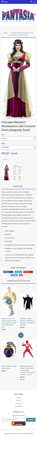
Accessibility (18, 406)
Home (5, 33)
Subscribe (31, 420)
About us (18, 400)
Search (18, 398)
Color (3, 143)
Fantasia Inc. (18, 433)
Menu (6, 2)
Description (18, 186)
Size (2, 135)
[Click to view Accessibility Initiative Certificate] (18, 425)
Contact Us (18, 403)
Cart (34, 2)
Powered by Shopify (27, 433)
